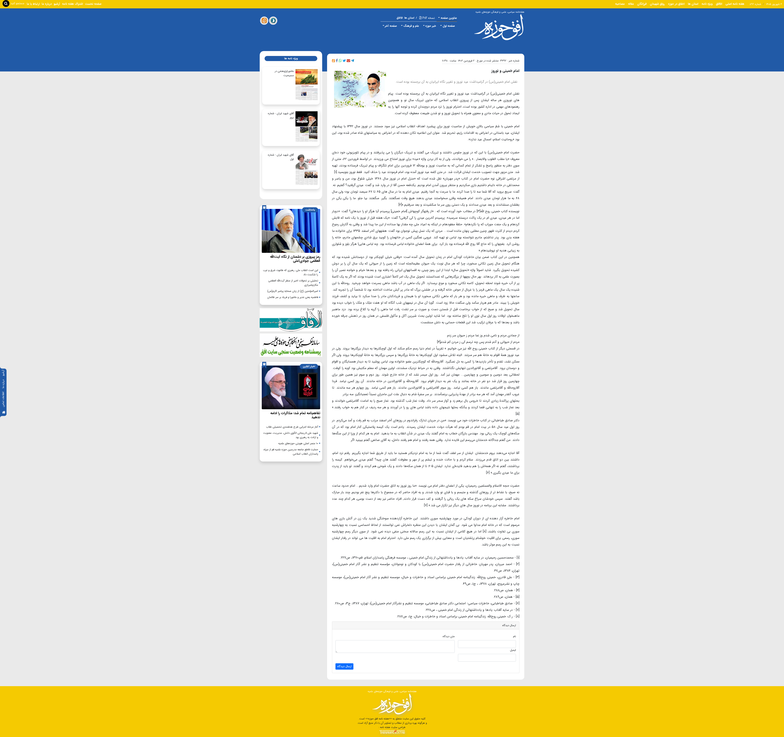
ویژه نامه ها (291, 58)
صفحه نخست (93, 4)
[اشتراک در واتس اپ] (340, 61)
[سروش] (273, 21)
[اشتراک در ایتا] (333, 61)
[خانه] (3, 412)
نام (514, 636)
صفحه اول (449, 26)
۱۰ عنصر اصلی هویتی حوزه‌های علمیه (298, 443)
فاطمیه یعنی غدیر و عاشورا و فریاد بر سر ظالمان (292, 297)
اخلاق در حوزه (676, 4)
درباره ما (3, 383)
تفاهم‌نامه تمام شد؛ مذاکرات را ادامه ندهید (295, 415)
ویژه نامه (707, 4)
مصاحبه (620, 4)
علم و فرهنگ (411, 26)
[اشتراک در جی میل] (348, 61)
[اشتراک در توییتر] (344, 61)
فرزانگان (642, 4)
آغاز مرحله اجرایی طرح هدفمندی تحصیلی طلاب (292, 427)
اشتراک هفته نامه (72, 4)
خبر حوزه (430, 26)
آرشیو (3, 373)
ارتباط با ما (33, 4)
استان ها (693, 4)
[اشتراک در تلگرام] (352, 61)
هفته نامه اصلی (734, 4)
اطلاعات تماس (3, 399)
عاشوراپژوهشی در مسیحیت (284, 73)
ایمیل (513, 650)
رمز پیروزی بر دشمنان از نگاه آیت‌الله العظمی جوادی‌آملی (295, 259)
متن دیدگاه (449, 636)
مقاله (631, 4)
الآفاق (719, 4)
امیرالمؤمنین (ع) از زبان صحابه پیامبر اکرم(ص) (292, 291)
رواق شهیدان (657, 4)
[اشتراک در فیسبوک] (337, 61)
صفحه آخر (391, 26)
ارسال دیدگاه (344, 666)
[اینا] (264, 21)
